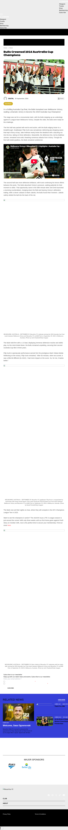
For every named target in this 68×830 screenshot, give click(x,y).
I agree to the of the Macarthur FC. (21, 681)
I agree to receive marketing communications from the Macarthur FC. (27, 683)
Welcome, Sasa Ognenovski (17, 725)
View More (61, 699)
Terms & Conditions (40, 814)
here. (9, 525)
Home (5, 48)
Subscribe (10, 688)
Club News (8, 103)
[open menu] (1, 14)
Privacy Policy (18, 681)
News (11, 48)
